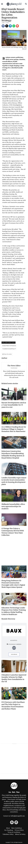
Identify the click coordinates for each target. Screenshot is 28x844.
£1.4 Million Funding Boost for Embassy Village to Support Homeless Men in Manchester (13, 429)
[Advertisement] (14, 550)
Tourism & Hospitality (9, 348)
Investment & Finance (9, 345)
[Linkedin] (16, 822)
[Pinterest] (12, 822)
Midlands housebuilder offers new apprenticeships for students (13, 506)
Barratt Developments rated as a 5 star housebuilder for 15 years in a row (13, 405)
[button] (3, 25)
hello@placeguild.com (18, 816)
